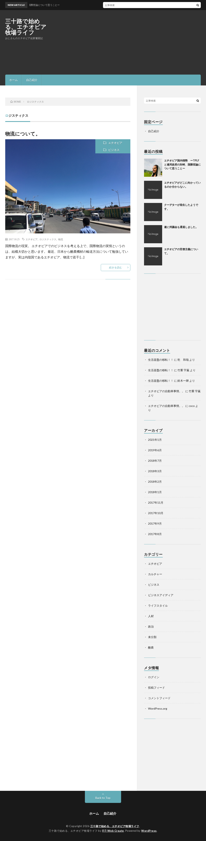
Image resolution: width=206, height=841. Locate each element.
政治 (151, 626)
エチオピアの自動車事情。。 (166, 391)
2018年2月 (155, 481)
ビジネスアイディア (160, 595)
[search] (198, 5)
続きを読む (115, 267)
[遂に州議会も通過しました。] (153, 234)
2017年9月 (155, 523)
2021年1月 (155, 439)
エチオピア (115, 142)
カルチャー (155, 574)
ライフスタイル (158, 605)
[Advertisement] (127, 42)
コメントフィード (159, 698)
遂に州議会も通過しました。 (181, 227)
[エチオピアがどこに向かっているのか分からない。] (153, 190)
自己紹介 (31, 80)
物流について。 (23, 133)
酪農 (151, 647)
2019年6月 (155, 450)
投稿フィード (156, 687)
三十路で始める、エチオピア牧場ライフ (26, 26)
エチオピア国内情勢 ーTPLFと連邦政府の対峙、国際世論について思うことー (182, 164)
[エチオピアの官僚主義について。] (153, 256)
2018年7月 (155, 460)
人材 (151, 616)
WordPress (149, 830)
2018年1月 (155, 492)
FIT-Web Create (113, 830)
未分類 (152, 637)
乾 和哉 (183, 359)
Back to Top (102, 797)
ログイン (153, 677)
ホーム (13, 80)
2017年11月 (155, 502)
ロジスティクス (47, 239)
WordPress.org (157, 708)
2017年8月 (155, 534)
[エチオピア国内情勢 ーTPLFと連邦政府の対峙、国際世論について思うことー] (153, 168)
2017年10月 (155, 513)
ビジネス (113, 150)
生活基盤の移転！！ (160, 359)
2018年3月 (155, 471)
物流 (60, 239)
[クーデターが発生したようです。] (153, 212)
